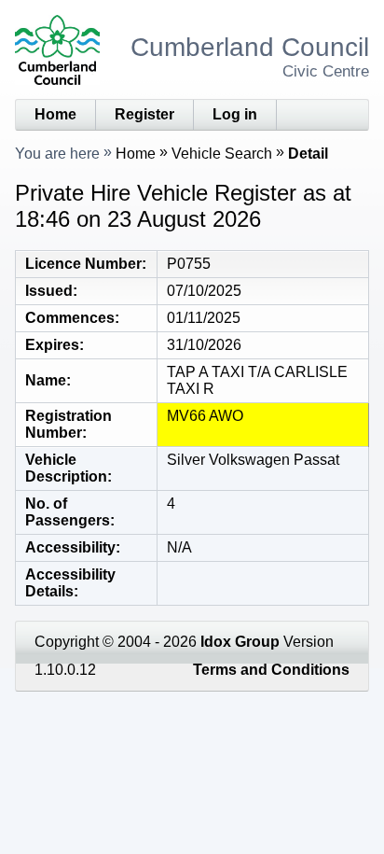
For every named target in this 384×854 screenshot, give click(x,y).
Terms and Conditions (271, 670)
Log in (235, 114)
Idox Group (240, 642)
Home (55, 114)
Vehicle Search (221, 153)
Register (144, 114)
